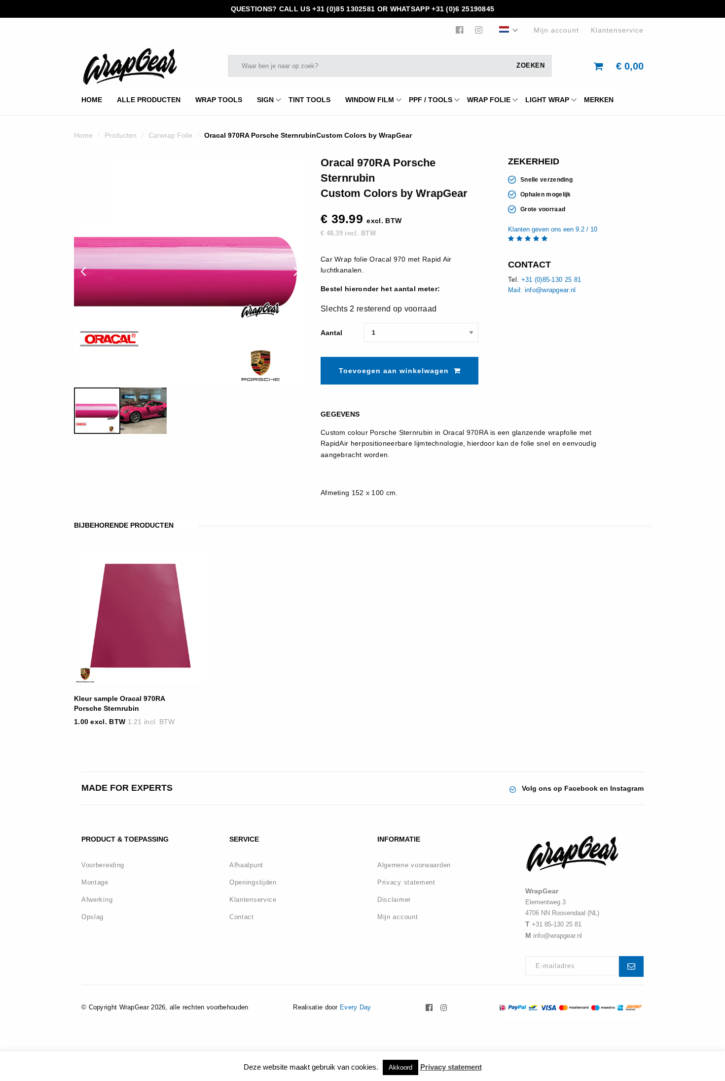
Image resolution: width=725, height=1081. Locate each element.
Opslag (92, 917)
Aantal (331, 333)
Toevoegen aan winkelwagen (394, 371)
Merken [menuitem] (599, 100)
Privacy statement (406, 882)
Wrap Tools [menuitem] (218, 100)
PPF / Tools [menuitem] (430, 100)
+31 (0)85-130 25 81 (551, 279)
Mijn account (556, 30)
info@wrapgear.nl (557, 935)
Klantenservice (617, 30)
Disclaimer (394, 899)
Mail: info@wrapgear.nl (542, 290)
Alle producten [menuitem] (149, 100)
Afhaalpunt (246, 865)
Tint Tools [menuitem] (309, 100)
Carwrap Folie (170, 135)
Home (83, 135)
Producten (121, 135)
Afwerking (96, 899)
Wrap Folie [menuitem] (488, 100)
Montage (95, 882)
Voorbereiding (102, 865)
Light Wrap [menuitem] (547, 100)
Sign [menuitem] (265, 100)
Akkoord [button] (400, 1067)
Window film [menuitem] (369, 100)
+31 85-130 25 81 (556, 924)
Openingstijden (253, 882)
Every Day (355, 1007)
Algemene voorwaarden (414, 865)
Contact (241, 917)
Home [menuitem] (91, 100)
